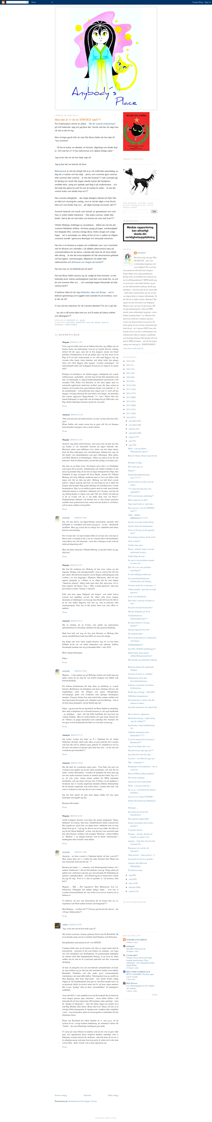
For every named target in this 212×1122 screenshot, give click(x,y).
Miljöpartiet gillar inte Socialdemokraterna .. (138, 679)
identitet (80, 322)
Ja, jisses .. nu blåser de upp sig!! (141, 758)
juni (131, 445)
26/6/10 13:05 (80, 517)
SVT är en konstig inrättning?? (141, 495)
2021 (128, 373)
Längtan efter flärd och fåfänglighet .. (137, 865)
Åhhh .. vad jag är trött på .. (139, 785)
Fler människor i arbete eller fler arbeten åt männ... (141, 702)
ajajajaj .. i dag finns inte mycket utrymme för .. (141, 842)
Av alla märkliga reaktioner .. (140, 574)
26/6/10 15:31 (77, 735)
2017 (128, 389)
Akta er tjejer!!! (134, 541)
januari (132, 891)
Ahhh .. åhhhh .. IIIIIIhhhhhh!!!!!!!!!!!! (138, 516)
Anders (65, 924)
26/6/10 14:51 (77, 620)
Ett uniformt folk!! (135, 633)
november (133, 424)
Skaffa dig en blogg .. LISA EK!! (141, 692)
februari (132, 887)
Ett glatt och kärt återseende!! (140, 607)
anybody (66, 517)
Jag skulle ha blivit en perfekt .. (141, 859)
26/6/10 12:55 (76, 439)
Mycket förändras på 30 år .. (139, 611)
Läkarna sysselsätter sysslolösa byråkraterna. (141, 686)
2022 (128, 369)
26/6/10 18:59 (75, 924)
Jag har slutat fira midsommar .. (141, 526)
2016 (128, 393)
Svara (64, 405)
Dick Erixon (131, 983)
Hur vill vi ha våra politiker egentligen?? (139, 569)
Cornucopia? (132, 955)
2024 (128, 361)
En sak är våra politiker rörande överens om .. (141, 562)
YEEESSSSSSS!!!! (135, 644)
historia (70, 322)
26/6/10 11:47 (76, 342)
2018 (128, 385)
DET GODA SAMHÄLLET (138, 971)
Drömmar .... (133, 807)
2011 (128, 413)
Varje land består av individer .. (141, 503)
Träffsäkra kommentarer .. (138, 696)
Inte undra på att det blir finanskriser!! (138, 813)
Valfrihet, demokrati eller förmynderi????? (138, 734)
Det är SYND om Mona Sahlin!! (141, 773)
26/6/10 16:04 (77, 762)
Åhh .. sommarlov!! (136, 762)
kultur (90, 322)
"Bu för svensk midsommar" (102, 124)
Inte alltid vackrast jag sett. (136, 948)
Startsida (87, 1095)
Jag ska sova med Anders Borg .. (141, 522)
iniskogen (130, 946)
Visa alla (154, 995)
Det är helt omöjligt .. (137, 777)
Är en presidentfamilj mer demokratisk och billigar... (140, 580)
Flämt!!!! (131, 470)
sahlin (104, 322)
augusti (132, 436)
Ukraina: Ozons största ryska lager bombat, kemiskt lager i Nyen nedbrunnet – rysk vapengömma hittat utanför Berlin (140, 961)
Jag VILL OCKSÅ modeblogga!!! (142, 648)
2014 (128, 401)
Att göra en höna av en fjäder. (140, 673)
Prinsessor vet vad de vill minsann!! (138, 849)
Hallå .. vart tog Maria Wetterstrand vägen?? (138, 450)
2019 (128, 381)
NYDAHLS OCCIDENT (136, 939)
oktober (132, 428)
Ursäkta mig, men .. (136, 545)
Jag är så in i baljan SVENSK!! (140, 796)
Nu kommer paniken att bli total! (142, 537)
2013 (128, 405)
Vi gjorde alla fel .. (136, 829)
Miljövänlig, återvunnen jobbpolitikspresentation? (140, 654)
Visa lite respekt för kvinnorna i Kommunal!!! (141, 741)
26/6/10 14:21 (76, 565)
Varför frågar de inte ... (137, 556)
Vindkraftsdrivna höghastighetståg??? (138, 617)
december (133, 420)
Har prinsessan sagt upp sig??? (140, 750)
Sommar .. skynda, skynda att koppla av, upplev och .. (140, 835)
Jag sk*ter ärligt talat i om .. (139, 746)
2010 (128, 417)
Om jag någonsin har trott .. (139, 629)
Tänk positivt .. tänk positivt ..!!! (141, 855)
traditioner (71, 325)
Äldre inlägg (113, 1095)
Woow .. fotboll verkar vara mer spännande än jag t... (141, 551)
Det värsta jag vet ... (136, 466)
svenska (59, 325)
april (131, 879)
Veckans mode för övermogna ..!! (142, 585)
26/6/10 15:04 (80, 671)
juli (130, 440)
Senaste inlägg (61, 1095)
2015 (128, 397)
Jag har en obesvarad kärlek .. (140, 781)
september (133, 432)
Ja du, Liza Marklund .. (137, 596)
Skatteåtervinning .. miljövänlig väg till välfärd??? (141, 720)
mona (97, 322)
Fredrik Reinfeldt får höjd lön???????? (138, 476)
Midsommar (61, 171)
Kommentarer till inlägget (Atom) (83, 1101)
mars (131, 883)
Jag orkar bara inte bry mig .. (140, 754)
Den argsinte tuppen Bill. (138, 818)
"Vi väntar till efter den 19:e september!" (139, 490)
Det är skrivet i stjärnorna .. (139, 714)
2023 (128, 365)
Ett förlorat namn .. (136, 870)
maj (130, 875)
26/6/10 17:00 (80, 852)
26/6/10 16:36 (76, 815)
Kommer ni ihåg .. (135, 462)
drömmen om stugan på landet (86, 262)
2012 (128, 409)
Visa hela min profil (133, 348)
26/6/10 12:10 (77, 414)
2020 (128, 377)
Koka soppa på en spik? (138, 499)
